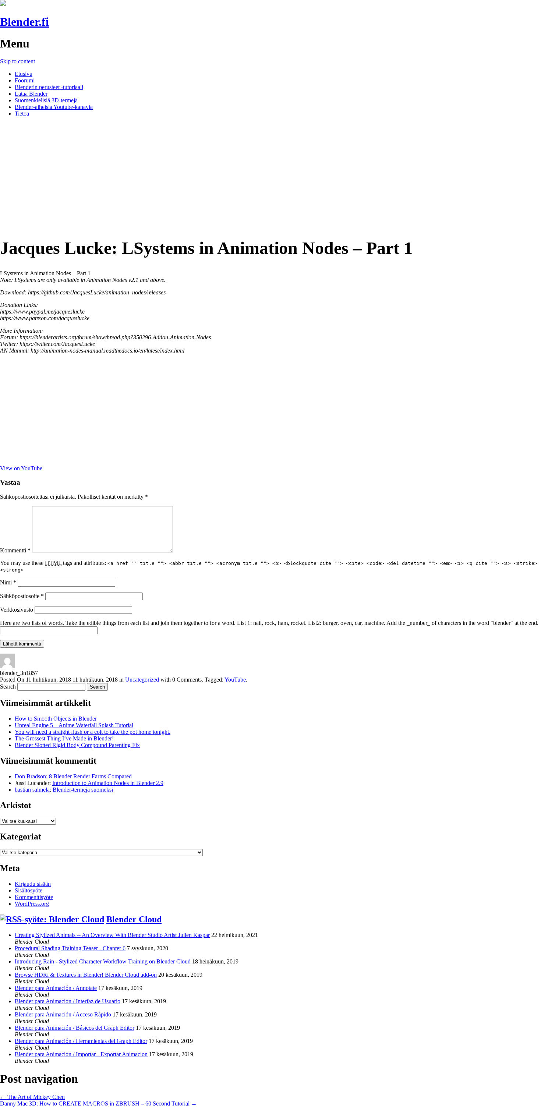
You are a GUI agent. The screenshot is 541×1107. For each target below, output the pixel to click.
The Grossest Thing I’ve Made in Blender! (64, 738)
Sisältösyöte (28, 890)
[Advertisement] (270, 174)
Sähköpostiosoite (22, 596)
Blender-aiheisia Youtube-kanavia (54, 107)
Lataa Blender (31, 94)
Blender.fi (24, 21)
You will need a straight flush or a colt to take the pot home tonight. (92, 732)
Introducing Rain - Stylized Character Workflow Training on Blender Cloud (103, 961)
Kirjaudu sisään (33, 884)
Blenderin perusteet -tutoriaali (49, 87)
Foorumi (25, 80)
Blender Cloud (134, 919)
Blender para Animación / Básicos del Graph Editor (74, 1028)
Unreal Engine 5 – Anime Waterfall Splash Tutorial (74, 725)
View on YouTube (21, 468)
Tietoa (22, 113)
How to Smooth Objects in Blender (56, 718)
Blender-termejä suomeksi (83, 789)
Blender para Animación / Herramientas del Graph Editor (81, 1041)
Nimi (8, 582)
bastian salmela (32, 789)
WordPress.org (32, 904)
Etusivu (23, 74)
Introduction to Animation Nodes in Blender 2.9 (107, 783)
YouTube (235, 679)
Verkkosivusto (16, 609)
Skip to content (17, 61)
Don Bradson (30, 776)
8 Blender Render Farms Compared (90, 776)
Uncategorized (142, 679)
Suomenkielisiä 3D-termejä (46, 100)
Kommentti (15, 550)
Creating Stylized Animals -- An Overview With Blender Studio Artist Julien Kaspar (112, 935)
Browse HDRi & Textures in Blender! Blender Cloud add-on (86, 975)
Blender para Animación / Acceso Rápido (63, 1014)
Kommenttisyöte (34, 897)
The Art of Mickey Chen (32, 1097)
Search (8, 686)
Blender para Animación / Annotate (56, 988)
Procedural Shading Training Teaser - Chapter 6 (70, 948)
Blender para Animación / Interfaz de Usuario (67, 1001)
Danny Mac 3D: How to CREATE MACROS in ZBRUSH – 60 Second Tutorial (98, 1103)
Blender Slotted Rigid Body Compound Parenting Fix (77, 745)
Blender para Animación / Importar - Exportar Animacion (81, 1054)
